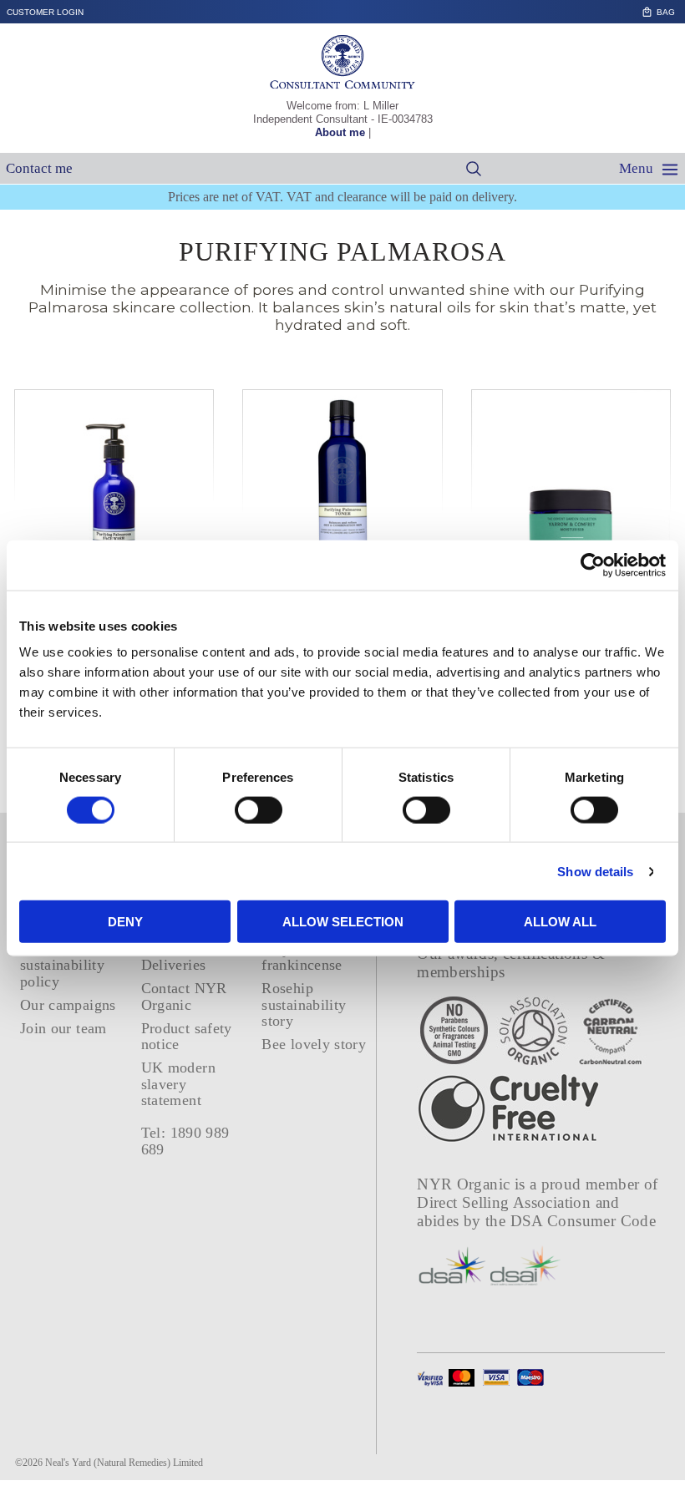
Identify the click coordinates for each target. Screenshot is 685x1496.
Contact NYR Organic (184, 996)
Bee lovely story (313, 1044)
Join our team (63, 1028)
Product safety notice (186, 1036)
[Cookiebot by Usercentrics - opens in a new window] (593, 564)
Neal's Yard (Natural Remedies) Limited (124, 1462)
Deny (125, 922)
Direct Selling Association (506, 1202)
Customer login (45, 12)
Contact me (39, 168)
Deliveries (173, 964)
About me (340, 132)
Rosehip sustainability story (303, 1004)
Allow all (560, 922)
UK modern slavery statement (178, 1083)
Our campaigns (68, 1004)
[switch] (258, 809)
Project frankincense (301, 957)
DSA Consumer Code (583, 1221)
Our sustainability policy (62, 965)
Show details (595, 871)
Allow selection (342, 922)
